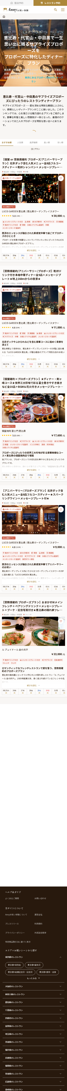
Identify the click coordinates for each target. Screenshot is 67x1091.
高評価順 (33, 142)
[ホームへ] (15, 9)
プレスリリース (12, 924)
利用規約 (38, 924)
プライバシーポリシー (15, 933)
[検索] (56, 10)
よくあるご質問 (12, 898)
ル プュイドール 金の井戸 (15, 649)
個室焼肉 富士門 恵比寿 (14, 430)
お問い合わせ (40, 898)
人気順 (20, 142)
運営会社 (38, 915)
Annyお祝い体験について (16, 915)
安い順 (60, 142)
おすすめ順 (7, 142)
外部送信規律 (40, 933)
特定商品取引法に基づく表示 (18, 942)
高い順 (47, 142)
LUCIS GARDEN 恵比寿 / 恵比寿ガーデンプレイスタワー (30, 211)
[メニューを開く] (63, 10)
